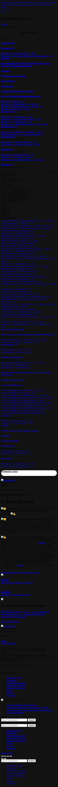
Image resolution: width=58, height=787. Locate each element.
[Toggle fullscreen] (8, 756)
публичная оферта (15, 712)
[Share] (5, 756)
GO (3, 12)
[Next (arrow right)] (5, 758)
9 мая (3, 572)
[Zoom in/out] (11, 756)
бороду (21, 565)
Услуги (38, 5)
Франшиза (22, 2)
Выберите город (9, 2)
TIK (14, 643)
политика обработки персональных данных (28, 707)
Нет (6, 24)
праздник (34, 572)
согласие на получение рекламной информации (30, 710)
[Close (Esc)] (2, 756)
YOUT (4, 10)
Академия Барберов (16, 685)
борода (19, 572)
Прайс (32, 5)
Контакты (46, 5)
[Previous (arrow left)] (2, 758)
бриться (42, 542)
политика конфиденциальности (22, 705)
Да (2, 24)
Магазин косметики (19, 5)
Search (32, 720)
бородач (26, 572)
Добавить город (10, 471)
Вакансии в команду (36, 2)
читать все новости (10, 621)
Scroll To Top (7, 753)
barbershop (11, 572)
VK (10, 10)
